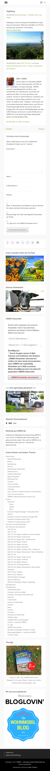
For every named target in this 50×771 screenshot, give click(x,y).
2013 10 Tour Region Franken (17, 542)
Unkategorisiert (11, 587)
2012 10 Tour (25, 63)
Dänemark (10, 502)
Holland (9, 514)
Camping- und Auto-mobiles (16, 592)
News (9, 607)
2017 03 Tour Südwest (14, 572)
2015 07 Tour (11, 554)
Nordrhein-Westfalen (14, 474)
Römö (11, 509)
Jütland (11, 507)
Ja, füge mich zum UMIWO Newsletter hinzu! (21, 223)
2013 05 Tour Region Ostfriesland (18, 537)
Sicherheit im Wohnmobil (15, 615)
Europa (8, 499)
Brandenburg (11, 464)
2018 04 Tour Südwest (14, 574)
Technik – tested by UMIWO (17, 622)
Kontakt (38, 242)
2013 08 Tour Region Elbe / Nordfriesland (21, 539)
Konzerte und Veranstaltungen (16, 524)
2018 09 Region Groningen (16, 577)
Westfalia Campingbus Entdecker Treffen (21, 630)
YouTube (18, 242)
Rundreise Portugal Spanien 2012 (18, 519)
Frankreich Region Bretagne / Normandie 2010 (22, 512)
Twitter (13, 242)
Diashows (10, 597)
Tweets (30, 66)
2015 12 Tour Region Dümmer (17, 562)
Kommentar (10, 149)
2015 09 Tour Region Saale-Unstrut (19, 557)
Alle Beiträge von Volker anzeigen (18, 122)
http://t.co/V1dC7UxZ (13, 30)
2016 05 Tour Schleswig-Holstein (18, 564)
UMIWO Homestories (14, 627)
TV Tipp (10, 625)
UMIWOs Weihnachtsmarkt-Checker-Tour (21, 497)
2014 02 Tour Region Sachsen (17, 544)
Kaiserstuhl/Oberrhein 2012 (16, 66)
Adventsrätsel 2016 (13, 589)
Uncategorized (10, 585)
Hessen (10, 466)
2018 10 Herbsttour (13, 580)
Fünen (11, 504)
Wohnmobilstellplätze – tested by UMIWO (21, 632)
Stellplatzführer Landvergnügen (17, 620)
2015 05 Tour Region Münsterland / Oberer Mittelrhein (25, 552)
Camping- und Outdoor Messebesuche (20, 595)
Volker (8, 18)
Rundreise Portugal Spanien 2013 (18, 522)
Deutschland (10, 456)
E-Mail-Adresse (12, 186)
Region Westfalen (13, 477)
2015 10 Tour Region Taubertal (17, 559)
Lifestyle (10, 605)
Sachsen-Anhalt (12, 484)
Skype (33, 242)
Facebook (8, 242)
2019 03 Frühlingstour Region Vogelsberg (21, 582)
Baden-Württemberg (14, 459)
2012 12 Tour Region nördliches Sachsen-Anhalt (23, 534)
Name (8, 176)
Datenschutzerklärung (13, 755)
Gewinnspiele (11, 600)
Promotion (10, 612)
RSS (23, 242)
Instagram (28, 242)
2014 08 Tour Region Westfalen (17, 547)
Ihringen (42, 129)
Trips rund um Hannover (15, 494)
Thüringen (10, 489)
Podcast (10, 610)
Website (9, 195)
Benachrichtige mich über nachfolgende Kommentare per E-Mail (24, 216)
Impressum (9, 752)
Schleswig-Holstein (13, 487)
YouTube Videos (12, 635)
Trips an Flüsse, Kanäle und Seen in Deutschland (24, 492)
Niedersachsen (12, 471)
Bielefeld (8, 129)
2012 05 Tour (11, 529)
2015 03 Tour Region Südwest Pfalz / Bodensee (23, 549)
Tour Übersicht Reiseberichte (15, 527)
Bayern (9, 461)
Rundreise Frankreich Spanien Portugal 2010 (22, 517)
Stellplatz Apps (12, 617)
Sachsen (10, 482)
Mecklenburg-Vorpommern (16, 469)
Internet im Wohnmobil (15, 602)
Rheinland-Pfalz (12, 479)
